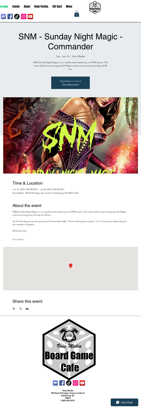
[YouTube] (30, 16)
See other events (70, 84)
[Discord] (3, 16)
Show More (18, 239)
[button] (76, 14)
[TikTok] (17, 16)
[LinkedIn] (73, 403)
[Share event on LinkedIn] (27, 309)
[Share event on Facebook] (14, 309)
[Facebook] (10, 16)
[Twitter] (69, 403)
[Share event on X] (20, 309)
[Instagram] (23, 16)
